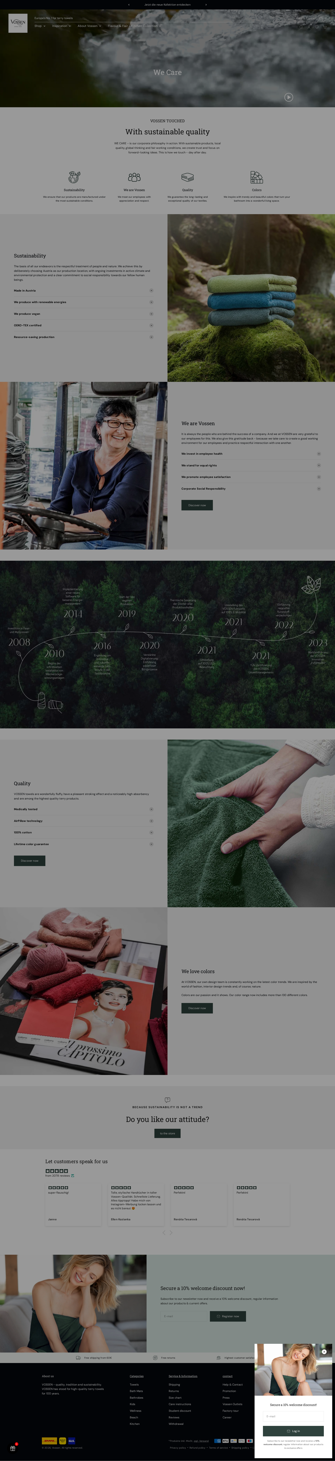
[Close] (324, 1351)
